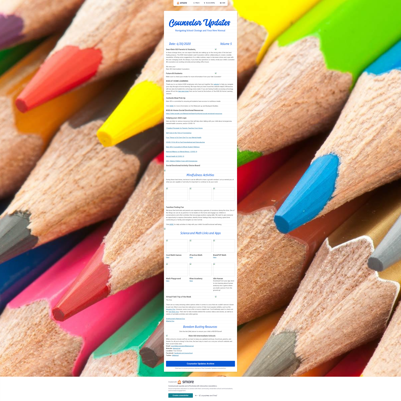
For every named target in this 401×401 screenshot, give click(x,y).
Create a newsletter (181, 395)
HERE (172, 106)
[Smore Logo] (182, 3)
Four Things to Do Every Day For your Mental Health (183, 137)
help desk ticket (183, 91)
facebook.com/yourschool (183, 353)
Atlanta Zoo (170, 321)
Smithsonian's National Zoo (175, 319)
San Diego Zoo (174, 312)
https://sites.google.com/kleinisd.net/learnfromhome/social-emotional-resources (194, 114)
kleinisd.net (176, 348)
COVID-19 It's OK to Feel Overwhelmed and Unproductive (185, 142)
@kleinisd (175, 355)
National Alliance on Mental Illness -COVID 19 (181, 152)
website (216, 84)
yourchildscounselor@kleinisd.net (182, 346)
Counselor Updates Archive (200, 363)
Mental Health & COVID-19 (175, 156)
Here (167, 257)
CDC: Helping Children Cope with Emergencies (181, 161)
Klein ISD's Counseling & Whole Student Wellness (183, 147)
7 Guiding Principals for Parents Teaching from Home (184, 128)
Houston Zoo (170, 309)
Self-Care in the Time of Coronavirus (178, 133)
